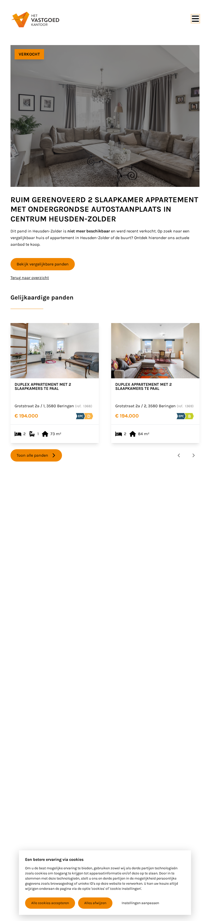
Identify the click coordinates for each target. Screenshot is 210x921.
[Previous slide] (179, 455)
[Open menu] (195, 19)
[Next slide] (193, 455)
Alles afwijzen (95, 903)
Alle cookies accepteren (50, 903)
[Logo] (35, 19)
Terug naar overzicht (29, 277)
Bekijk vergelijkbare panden (43, 264)
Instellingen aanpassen (140, 903)
